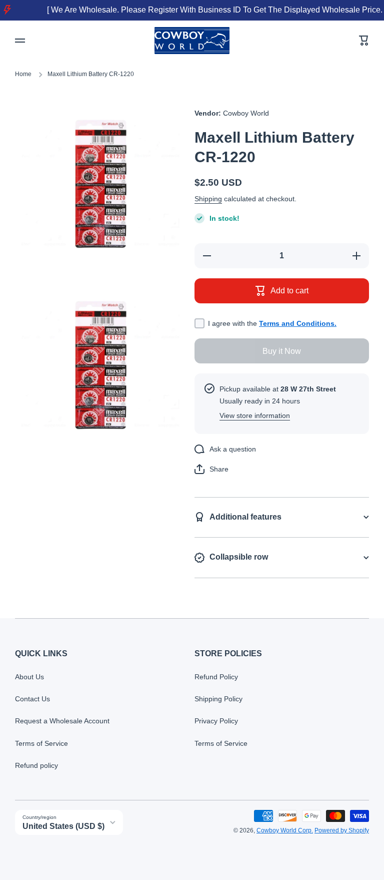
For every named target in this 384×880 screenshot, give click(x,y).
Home (23, 74)
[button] (364, 41)
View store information (255, 415)
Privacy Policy (216, 721)
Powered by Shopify (341, 830)
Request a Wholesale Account (62, 721)
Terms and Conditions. (297, 323)
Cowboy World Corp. (284, 830)
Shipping (208, 199)
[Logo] (192, 41)
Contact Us (32, 699)
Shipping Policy (218, 699)
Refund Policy (216, 677)
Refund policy (36, 765)
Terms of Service (41, 743)
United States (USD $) (63, 826)
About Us (29, 677)
